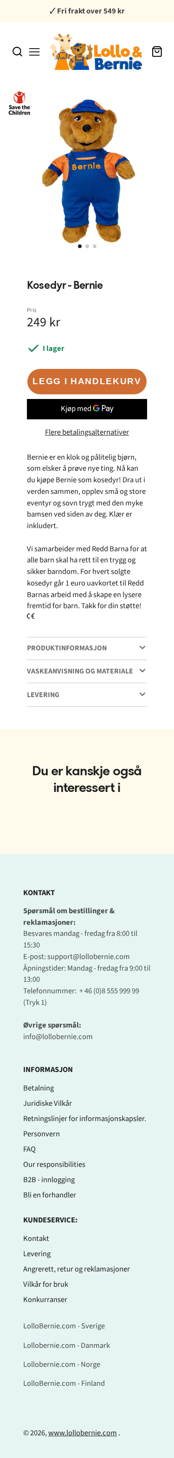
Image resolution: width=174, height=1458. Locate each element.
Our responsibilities (54, 1164)
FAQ (29, 1149)
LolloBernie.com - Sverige (64, 1326)
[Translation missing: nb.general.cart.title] (157, 51)
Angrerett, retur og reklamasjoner (76, 1269)
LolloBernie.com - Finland (64, 1383)
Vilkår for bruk (45, 1284)
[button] (80, 246)
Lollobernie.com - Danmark (66, 1345)
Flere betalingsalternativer (87, 432)
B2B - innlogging (49, 1179)
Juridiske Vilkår (47, 1103)
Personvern (41, 1134)
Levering (37, 1253)
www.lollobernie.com (82, 1433)
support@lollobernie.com (88, 956)
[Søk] (17, 51)
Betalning (38, 1088)
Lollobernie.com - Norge (61, 1364)
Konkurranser (45, 1299)
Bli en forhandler (49, 1195)
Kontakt (36, 1238)
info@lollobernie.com (58, 1036)
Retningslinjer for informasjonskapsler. (84, 1118)
